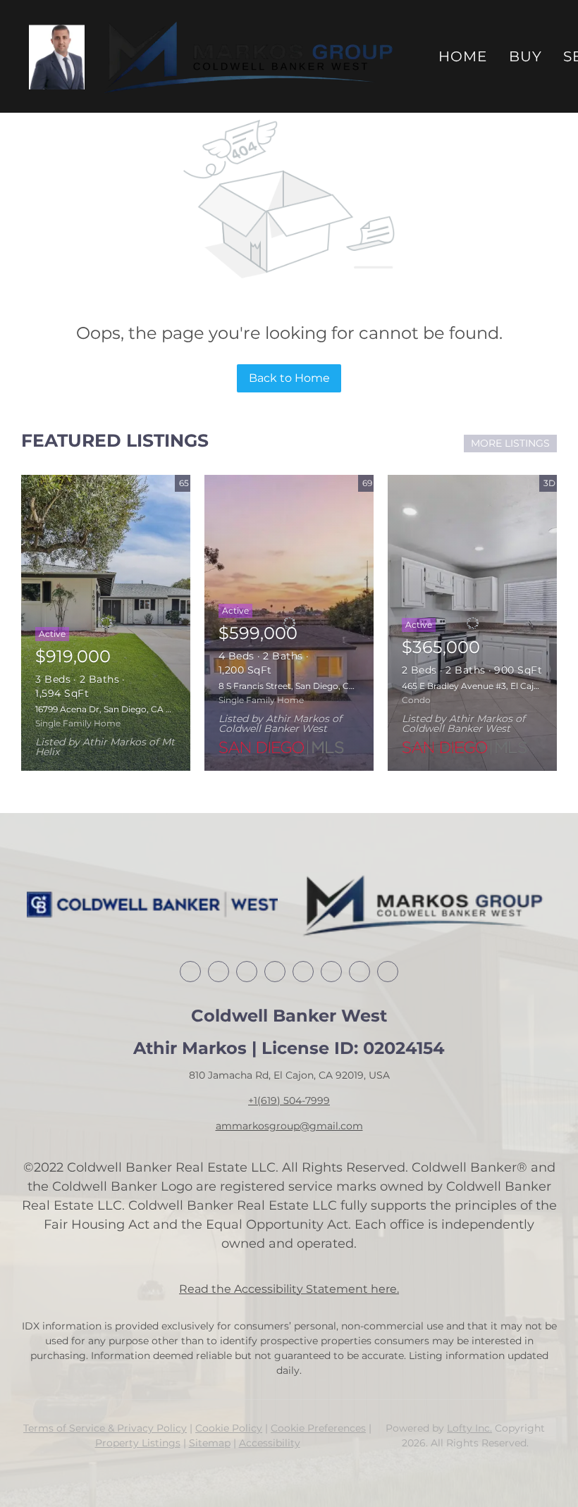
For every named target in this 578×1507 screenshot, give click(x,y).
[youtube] (359, 971)
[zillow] (274, 971)
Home (462, 56)
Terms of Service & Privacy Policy (105, 1428)
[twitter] (246, 971)
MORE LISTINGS (510, 443)
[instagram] (331, 971)
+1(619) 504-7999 (289, 1100)
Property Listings (137, 1443)
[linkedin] (218, 971)
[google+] (387, 971)
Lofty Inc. (469, 1428)
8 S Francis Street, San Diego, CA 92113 (298, 686)
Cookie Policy (228, 1428)
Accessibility (269, 1443)
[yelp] (303, 971)
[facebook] (190, 971)
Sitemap (209, 1443)
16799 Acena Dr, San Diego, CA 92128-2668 (124, 709)
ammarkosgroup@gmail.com (289, 1126)
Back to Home (289, 378)
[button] (57, 56)
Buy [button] (525, 56)
